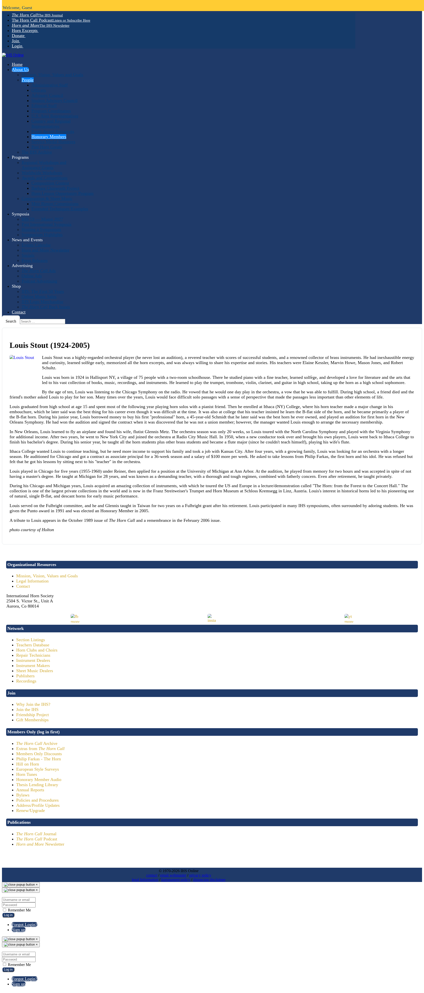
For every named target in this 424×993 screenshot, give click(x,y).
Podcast (36, 839)
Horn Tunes (26, 774)
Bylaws (22, 795)
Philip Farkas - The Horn (38, 758)
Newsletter (40, 844)
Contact (23, 586)
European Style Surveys (37, 769)
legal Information (145, 880)
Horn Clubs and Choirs (36, 650)
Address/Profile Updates (38, 805)
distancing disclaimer (209, 880)
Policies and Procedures (37, 800)
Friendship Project (32, 714)
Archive (36, 743)
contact (151, 875)
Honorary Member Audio (38, 779)
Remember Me (19, 910)
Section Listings (30, 639)
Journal (36, 833)
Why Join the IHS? (33, 704)
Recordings (26, 681)
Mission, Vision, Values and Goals (47, 575)
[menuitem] (37, 15)
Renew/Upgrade (30, 810)
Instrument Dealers (33, 660)
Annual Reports (30, 789)
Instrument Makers (33, 665)
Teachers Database (32, 644)
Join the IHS (27, 709)
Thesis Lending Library (37, 784)
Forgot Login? (24, 924)
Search (11, 321)
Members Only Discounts (39, 753)
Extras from (40, 748)
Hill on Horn (27, 764)
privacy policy (200, 875)
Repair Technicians (33, 655)
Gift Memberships (32, 719)
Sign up (19, 929)
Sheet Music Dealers (34, 670)
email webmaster (173, 875)
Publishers (25, 675)
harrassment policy (175, 880)
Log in (8, 915)
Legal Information (32, 581)
